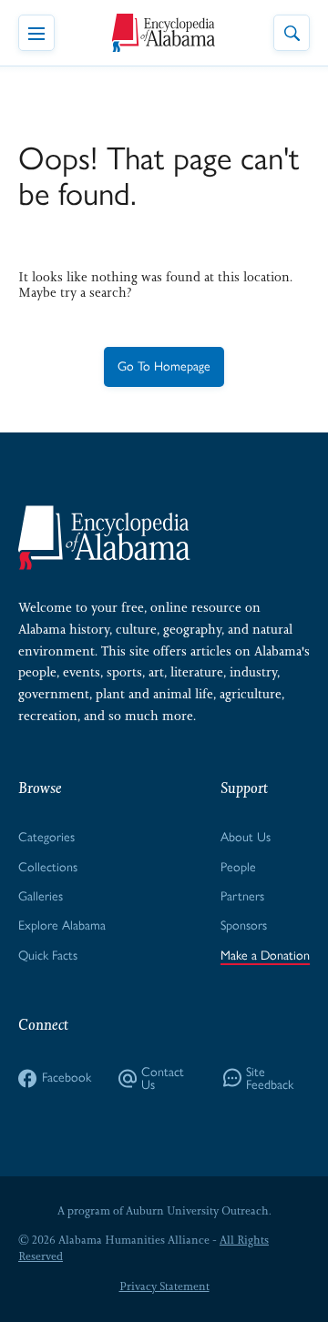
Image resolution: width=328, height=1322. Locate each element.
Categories (46, 837)
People (238, 867)
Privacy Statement (164, 1286)
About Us (245, 837)
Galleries (40, 896)
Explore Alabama (62, 925)
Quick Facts (47, 955)
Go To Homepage (164, 366)
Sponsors (243, 925)
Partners (242, 896)
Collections (47, 867)
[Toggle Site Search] (291, 33)
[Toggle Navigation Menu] (36, 33)
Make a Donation (265, 955)
